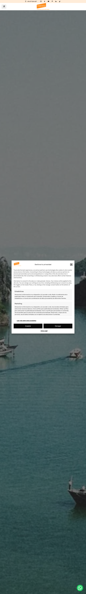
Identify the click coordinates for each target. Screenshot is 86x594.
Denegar (58, 326)
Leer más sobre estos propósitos (26, 320)
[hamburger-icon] (4, 7)
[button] (71, 264)
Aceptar (28, 326)
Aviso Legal (44, 330)
